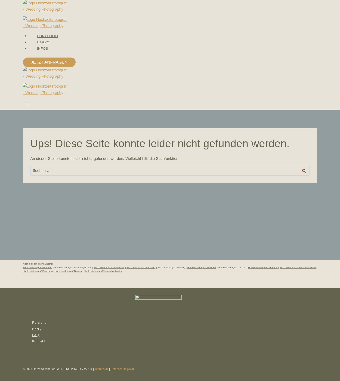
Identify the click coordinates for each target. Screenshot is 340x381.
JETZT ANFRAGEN (49, 62)
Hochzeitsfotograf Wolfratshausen (298, 267)
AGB (131, 369)
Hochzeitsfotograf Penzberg (38, 271)
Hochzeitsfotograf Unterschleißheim (103, 271)
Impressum (101, 369)
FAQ (36, 335)
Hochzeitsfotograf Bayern (68, 271)
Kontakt (38, 341)
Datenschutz (118, 369)
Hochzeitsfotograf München (37, 267)
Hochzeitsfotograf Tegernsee (109, 267)
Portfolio (39, 322)
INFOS (42, 48)
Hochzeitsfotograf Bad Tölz (141, 267)
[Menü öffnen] (27, 105)
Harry (37, 329)
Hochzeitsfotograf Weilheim (201, 267)
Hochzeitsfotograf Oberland (263, 267)
